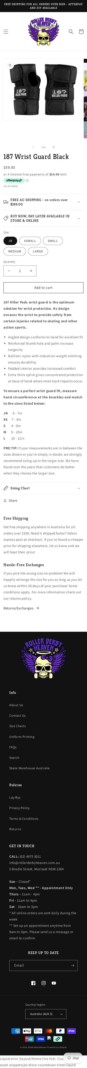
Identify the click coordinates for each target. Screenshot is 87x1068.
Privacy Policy (19, 808)
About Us (16, 705)
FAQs (12, 747)
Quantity (9, 262)
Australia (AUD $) (41, 1014)
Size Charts (17, 726)
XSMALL (30, 241)
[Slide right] (54, 147)
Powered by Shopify (57, 1047)
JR (10, 241)
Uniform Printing (22, 737)
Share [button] (13, 500)
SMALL (53, 241)
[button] (6, 32)
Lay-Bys (14, 797)
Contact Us (17, 715)
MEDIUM (14, 251)
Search (14, 758)
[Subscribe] (72, 965)
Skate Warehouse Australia (29, 768)
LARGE (38, 251)
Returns (15, 829)
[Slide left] (33, 147)
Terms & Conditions (24, 818)
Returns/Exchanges (18, 608)
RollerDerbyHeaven (37, 1047)
